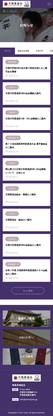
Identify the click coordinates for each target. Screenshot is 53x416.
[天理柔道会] (16, 4)
